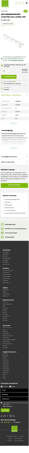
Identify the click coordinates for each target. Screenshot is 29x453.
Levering (5, 314)
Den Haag (5, 360)
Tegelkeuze (6, 289)
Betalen (5, 310)
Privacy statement (18, 438)
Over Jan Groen (7, 327)
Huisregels (6, 337)
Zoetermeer (6, 362)
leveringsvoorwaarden (17, 60)
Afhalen (5, 312)
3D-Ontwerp (6, 272)
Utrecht (5, 358)
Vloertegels (6, 254)
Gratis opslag (6, 278)
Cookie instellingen (18, 440)
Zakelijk (5, 345)
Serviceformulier (7, 304)
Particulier (5, 386)
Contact (5, 302)
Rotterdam (5, 356)
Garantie (5, 318)
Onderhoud (6, 296)
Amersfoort (6, 364)
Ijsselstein (5, 372)
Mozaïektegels (7, 258)
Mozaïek (5, 256)
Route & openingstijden (9, 339)
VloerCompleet (7, 274)
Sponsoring (6, 341)
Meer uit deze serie (7, 162)
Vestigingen (6, 333)
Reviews (5, 320)
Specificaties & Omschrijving (11, 95)
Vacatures (5, 347)
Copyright (9, 440)
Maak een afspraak (8, 270)
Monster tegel (6, 276)
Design (5, 292)
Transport (5, 280)
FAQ (4, 306)
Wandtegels (6, 252)
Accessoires (6, 264)
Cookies (10, 438)
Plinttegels (5, 262)
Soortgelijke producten (9, 157)
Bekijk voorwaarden (7, 406)
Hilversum (5, 366)
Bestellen (5, 308)
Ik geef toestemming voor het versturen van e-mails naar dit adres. (15, 404)
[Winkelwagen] (23, 3)
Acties (4, 329)
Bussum (5, 374)
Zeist (4, 376)
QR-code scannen (8, 335)
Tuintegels (5, 260)
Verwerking (6, 282)
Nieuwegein (6, 370)
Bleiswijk (5, 354)
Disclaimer (22, 436)
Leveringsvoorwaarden (11, 436)
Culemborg (6, 368)
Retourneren (6, 316)
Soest (4, 378)
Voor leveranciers (7, 343)
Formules (5, 331)
